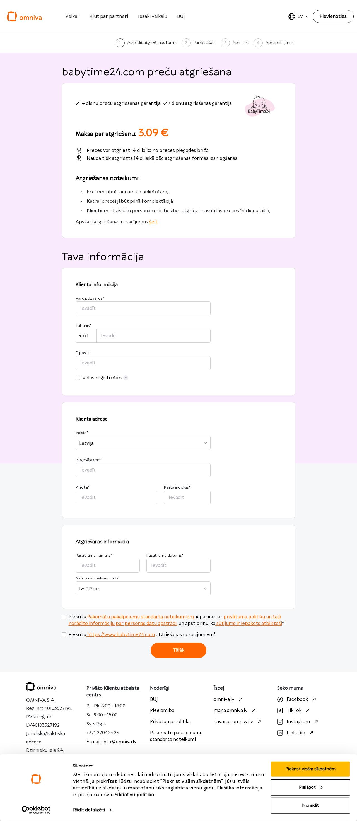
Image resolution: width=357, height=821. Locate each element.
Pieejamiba (162, 710)
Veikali (72, 16)
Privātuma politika (170, 722)
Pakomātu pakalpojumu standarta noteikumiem (140, 617)
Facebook (297, 699)
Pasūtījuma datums (164, 555)
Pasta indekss (177, 487)
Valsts (82, 432)
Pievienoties (333, 16)
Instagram (298, 722)
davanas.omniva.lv (233, 722)
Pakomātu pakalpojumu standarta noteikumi (176, 736)
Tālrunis (83, 325)
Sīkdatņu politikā (134, 795)
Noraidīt (310, 805)
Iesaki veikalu (152, 16)
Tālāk (178, 650)
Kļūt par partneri (109, 16)
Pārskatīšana (205, 42)
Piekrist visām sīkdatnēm (310, 769)
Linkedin (296, 733)
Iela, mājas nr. (88, 460)
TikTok (294, 710)
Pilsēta (83, 487)
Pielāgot (307, 787)
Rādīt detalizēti (89, 810)
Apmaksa (241, 42)
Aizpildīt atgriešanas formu (152, 42)
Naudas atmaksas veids (98, 578)
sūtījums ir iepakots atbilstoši (249, 623)
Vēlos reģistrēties (102, 378)
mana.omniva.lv (230, 710)
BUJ (181, 16)
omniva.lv (224, 699)
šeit (153, 222)
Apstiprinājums (279, 42)
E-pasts (83, 353)
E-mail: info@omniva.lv (111, 742)
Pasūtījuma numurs (94, 555)
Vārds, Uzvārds (90, 298)
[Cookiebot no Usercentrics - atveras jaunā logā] (36, 810)
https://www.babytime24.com (121, 635)
